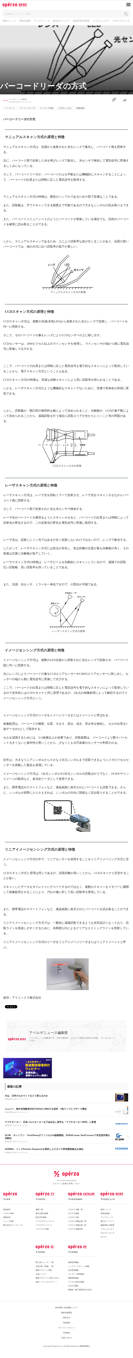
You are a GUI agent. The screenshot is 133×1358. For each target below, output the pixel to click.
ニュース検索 (8, 1221)
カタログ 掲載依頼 (75, 1229)
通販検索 (6, 1217)
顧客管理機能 (73, 1262)
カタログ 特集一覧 (75, 1209)
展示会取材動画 (42, 1213)
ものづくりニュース (23, 102)
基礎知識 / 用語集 (107, 1225)
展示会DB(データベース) (13, 1225)
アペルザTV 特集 (42, 1229)
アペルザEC (40, 1252)
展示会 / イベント (107, 1221)
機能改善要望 (66, 1312)
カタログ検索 (8, 1213)
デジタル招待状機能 (76, 1281)
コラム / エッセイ (107, 1229)
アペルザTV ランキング (45, 1221)
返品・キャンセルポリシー (46, 1281)
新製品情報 (25, 21)
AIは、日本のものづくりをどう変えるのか (26, 1095)
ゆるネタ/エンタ (121, 21)
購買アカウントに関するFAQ (47, 1278)
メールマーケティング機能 (78, 1266)
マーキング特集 (46, 108)
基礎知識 (80, 108)
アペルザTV (40, 1199)
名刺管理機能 (73, 1270)
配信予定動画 (41, 1217)
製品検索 (6, 1209)
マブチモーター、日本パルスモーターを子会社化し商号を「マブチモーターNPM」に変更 (50, 1122)
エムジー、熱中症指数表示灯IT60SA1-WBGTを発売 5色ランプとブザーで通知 (46, 1109)
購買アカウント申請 (44, 1270)
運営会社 (66, 1317)
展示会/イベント (61, 21)
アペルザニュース (108, 1199)
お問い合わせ (66, 1337)
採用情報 (66, 1322)
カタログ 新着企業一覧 (77, 1225)
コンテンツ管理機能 (76, 1274)
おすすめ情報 (73, 1213)
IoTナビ (104, 1236)
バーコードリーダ (27, 108)
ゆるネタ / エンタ (107, 1232)
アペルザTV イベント (44, 1225)
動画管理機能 (73, 1278)
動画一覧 (39, 1209)
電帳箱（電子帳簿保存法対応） (80, 1289)
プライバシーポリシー (66, 1327)
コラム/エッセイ (101, 21)
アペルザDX (73, 1252)
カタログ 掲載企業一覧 (77, 1221)
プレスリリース (42, 21)
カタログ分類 (73, 1217)
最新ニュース (9, 21)
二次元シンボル (65, 108)
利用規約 (66, 1332)
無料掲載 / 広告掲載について (66, 1307)
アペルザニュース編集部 (18, 99)
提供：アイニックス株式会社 (22, 997)
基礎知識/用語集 (81, 21)
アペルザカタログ (75, 1199)
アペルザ (6, 1199)
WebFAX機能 (73, 1285)
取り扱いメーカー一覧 (45, 1262)
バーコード (10, 108)
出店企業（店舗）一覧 (45, 1266)
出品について (41, 1274)
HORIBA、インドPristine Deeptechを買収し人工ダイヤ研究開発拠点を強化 (44, 1149)
